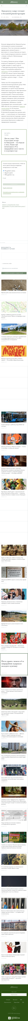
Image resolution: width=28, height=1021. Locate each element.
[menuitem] (8, 999)
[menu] (14, 273)
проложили (4, 71)
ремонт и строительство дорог (10, 205)
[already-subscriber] (14, 188)
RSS (23, 1002)
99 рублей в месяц (10, 171)
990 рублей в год (9, 175)
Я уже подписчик (7, 188)
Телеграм (8, 999)
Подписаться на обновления (10, 268)
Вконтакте (15, 999)
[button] (14, 184)
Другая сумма (9, 173)
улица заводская (16, 206)
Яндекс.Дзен (16, 1002)
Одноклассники (7, 1002)
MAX (21, 999)
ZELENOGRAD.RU (17, 17)
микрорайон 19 (6, 206)
